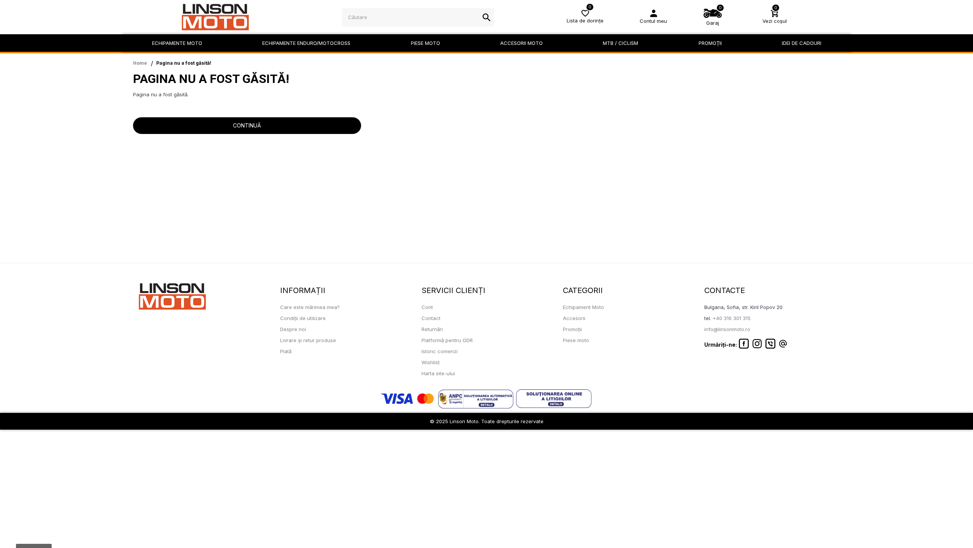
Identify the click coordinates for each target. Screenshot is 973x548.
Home (140, 63)
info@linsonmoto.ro (727, 329)
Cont (427, 307)
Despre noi (293, 329)
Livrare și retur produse (308, 340)
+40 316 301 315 (732, 318)
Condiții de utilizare (303, 318)
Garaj (712, 23)
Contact (431, 318)
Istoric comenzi (440, 351)
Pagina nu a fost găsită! (183, 63)
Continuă (247, 125)
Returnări (432, 329)
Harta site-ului (438, 373)
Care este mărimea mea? (310, 307)
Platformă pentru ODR (447, 340)
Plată (286, 351)
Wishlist (431, 362)
